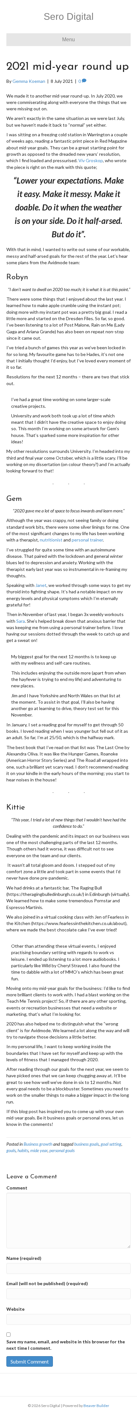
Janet (41, 585)
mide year (38, 1150)
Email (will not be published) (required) (47, 1283)
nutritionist (51, 539)
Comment (16, 1187)
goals (11, 1150)
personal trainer (87, 539)
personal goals (62, 1150)
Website (15, 1309)
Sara (20, 621)
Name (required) (23, 1258)
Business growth (38, 1144)
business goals (86, 1144)
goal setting (111, 1144)
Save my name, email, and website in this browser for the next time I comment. (65, 1345)
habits (23, 1150)
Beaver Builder (96, 1405)
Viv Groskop (90, 160)
